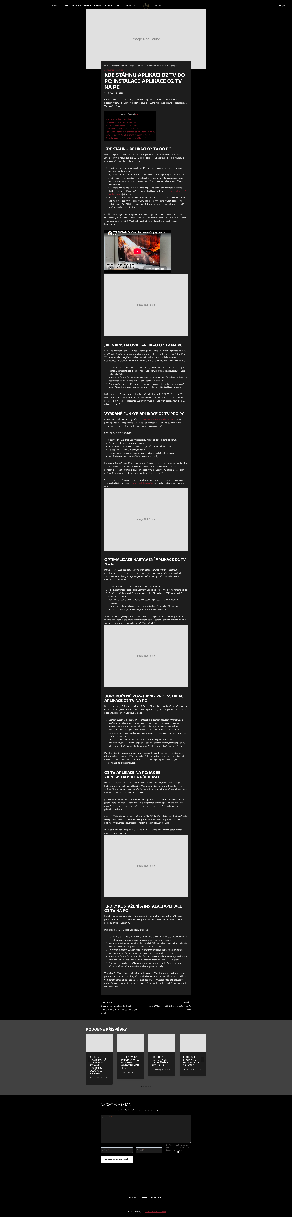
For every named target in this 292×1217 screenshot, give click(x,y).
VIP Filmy (110, 93)
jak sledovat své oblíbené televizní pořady (158, 419)
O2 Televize (109, 70)
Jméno (105, 1150)
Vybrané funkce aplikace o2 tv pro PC (122, 125)
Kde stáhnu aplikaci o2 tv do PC (119, 119)
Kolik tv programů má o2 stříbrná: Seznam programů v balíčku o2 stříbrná (98, 1065)
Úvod (55, 6)
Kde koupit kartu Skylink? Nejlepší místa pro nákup (160, 1061)
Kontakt (157, 1197)
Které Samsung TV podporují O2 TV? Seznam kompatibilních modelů (130, 1062)
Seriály (76, 6)
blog (282, 6)
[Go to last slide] (89, 1059)
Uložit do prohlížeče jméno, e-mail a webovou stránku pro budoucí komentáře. (178, 1147)
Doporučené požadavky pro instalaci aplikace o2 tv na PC (130, 131)
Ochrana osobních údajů (155, 1211)
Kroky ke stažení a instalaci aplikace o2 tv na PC (126, 138)
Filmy (65, 6)
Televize (119, 70)
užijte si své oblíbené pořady (141, 483)
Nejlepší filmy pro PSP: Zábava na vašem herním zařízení (170, 1006)
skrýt (137, 114)
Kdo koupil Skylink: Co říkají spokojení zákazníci (192, 1061)
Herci (87, 6)
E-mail (140, 1150)
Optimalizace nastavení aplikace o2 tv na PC (124, 128)
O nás (158, 6)
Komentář (107, 1117)
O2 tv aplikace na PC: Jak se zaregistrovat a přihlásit (128, 135)
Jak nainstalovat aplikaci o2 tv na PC (121, 122)
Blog (132, 1197)
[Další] (202, 1059)
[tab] (141, 1086)
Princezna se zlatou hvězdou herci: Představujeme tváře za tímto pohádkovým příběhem (120, 1007)
